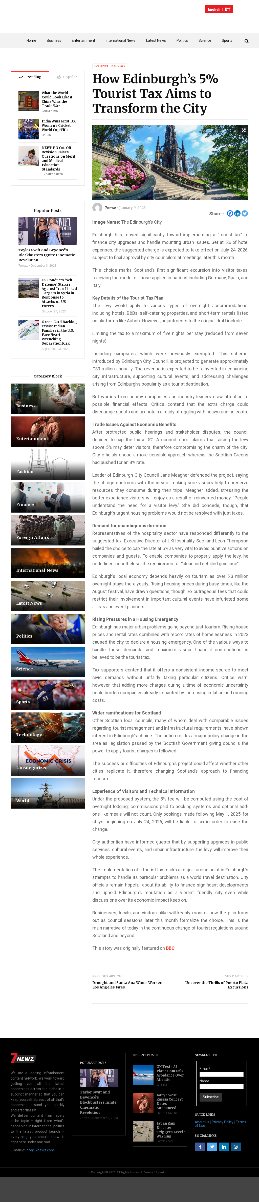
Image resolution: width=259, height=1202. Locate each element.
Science (205, 40)
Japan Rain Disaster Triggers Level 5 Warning (171, 1129)
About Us (202, 1122)
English (214, 9)
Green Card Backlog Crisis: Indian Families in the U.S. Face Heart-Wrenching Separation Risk (59, 333)
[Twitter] (245, 213)
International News (121, 40)
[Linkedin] (237, 213)
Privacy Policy (222, 1122)
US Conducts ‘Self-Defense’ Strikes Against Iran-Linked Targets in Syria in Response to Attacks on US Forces (59, 293)
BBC (170, 948)
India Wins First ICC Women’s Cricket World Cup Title (59, 125)
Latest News (156, 40)
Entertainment (83, 40)
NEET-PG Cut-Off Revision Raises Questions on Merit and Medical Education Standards (58, 159)
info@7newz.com (40, 1150)
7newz (110, 208)
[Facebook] (230, 213)
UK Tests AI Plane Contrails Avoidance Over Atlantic (170, 1073)
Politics (182, 40)
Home (31, 40)
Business (54, 40)
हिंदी (227, 9)
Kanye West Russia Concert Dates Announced (170, 1101)
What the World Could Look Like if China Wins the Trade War (57, 99)
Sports (227, 40)
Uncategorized (52, 174)
